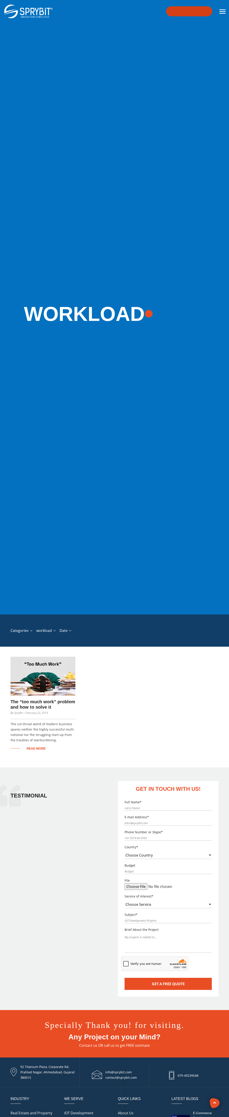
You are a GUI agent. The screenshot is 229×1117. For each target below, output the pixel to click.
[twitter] (219, 1091)
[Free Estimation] (189, 11)
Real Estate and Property (31, 1113)
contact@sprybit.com (121, 1077)
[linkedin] (219, 1082)
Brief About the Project (142, 929)
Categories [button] (20, 630)
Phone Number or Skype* (144, 832)
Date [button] (63, 630)
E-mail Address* (137, 817)
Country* (131, 847)
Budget (130, 865)
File (127, 880)
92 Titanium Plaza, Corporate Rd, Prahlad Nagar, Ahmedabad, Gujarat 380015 (47, 1072)
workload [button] (44, 630)
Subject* (131, 914)
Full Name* (133, 802)
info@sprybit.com (118, 1072)
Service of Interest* (139, 896)
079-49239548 (188, 1075)
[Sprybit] (27, 10)
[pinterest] (219, 1101)
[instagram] (219, 1072)
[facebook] (219, 1062)
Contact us (88, 1045)
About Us (126, 1113)
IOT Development (78, 1113)
